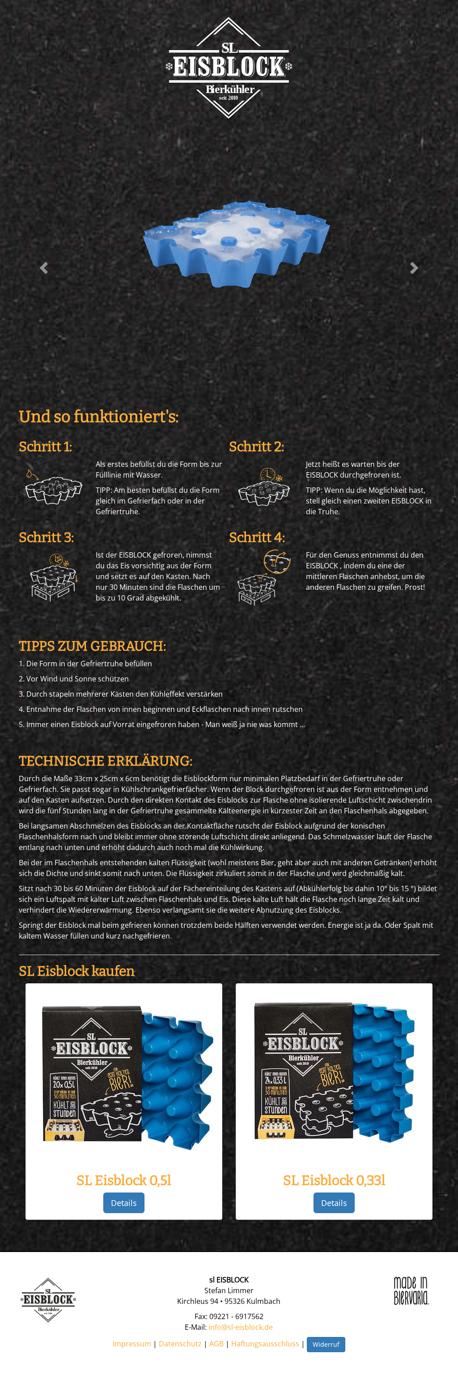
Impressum (132, 1344)
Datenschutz (180, 1344)
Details (124, 1202)
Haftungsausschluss (265, 1344)
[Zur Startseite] (229, 68)
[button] (44, 267)
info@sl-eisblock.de (240, 1327)
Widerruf (326, 1344)
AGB (216, 1344)
